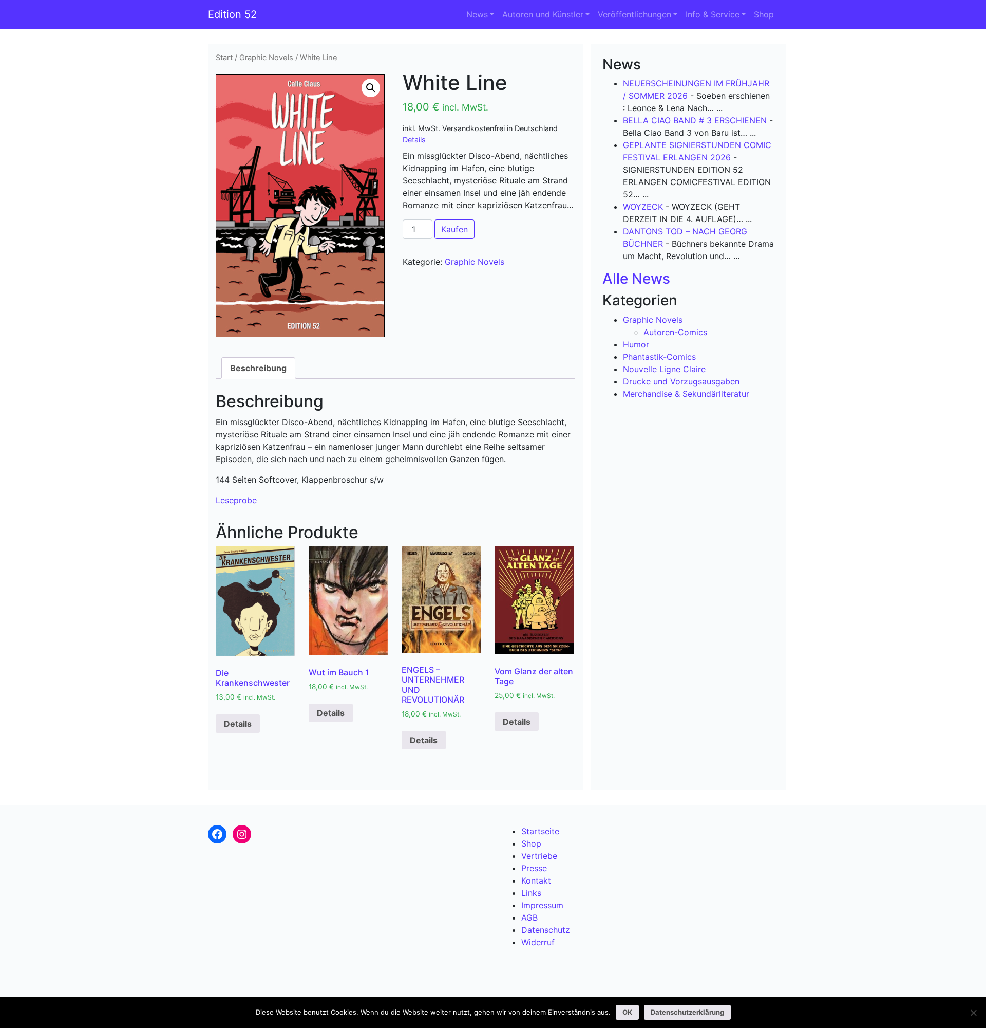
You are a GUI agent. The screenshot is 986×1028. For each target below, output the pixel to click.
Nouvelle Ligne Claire (664, 369)
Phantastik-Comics (659, 357)
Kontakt (536, 880)
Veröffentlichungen (634, 14)
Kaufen (454, 229)
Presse (534, 868)
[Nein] (973, 1012)
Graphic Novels (266, 57)
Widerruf (538, 942)
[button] (371, 88)
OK (627, 1012)
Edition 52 (232, 14)
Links (531, 893)
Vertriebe (539, 856)
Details (414, 139)
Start (224, 57)
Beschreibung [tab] (258, 368)
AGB (529, 917)
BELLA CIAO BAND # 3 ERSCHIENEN (695, 120)
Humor (636, 344)
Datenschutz (545, 930)
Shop (764, 14)
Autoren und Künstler (542, 14)
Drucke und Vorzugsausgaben (681, 381)
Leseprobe (236, 500)
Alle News (636, 278)
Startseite (540, 831)
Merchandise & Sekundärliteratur (686, 394)
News (477, 14)
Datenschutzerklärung (687, 1012)
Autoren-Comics (675, 332)
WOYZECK (643, 206)
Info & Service (713, 14)
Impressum (542, 905)
